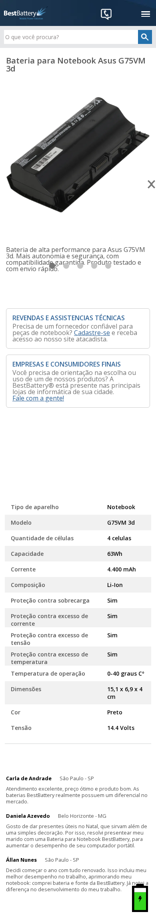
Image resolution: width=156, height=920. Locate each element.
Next (152, 184)
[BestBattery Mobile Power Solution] (26, 13)
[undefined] (78, 155)
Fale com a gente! (38, 398)
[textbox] (78, 37)
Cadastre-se (92, 332)
